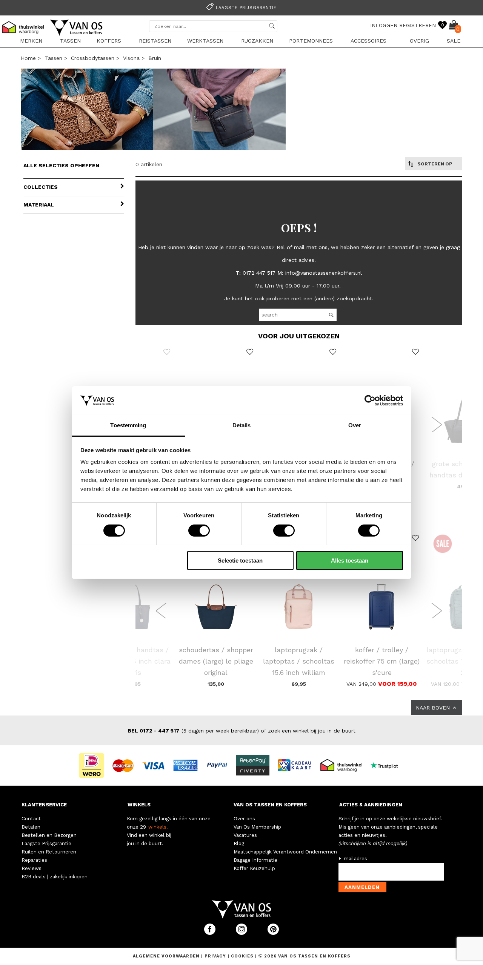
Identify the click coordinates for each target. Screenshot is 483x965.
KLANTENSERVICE (44, 804)
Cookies (242, 956)
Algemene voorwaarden (167, 956)
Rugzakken (257, 41)
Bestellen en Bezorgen (49, 835)
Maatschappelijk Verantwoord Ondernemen (285, 852)
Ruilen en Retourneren (49, 852)
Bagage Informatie (255, 860)
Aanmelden (362, 887)
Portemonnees (311, 41)
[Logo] (76, 34)
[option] (241, 7)
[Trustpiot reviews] (387, 765)
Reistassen (155, 41)
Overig (419, 41)
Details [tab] (241, 425)
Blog (239, 843)
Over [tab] (354, 425)
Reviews (32, 868)
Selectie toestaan (240, 560)
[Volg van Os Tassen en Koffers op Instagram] (242, 933)
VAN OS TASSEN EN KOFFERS (270, 804)
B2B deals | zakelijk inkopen (55, 876)
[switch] (199, 531)
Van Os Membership (257, 827)
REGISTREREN (417, 25)
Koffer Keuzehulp (254, 868)
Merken (31, 41)
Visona (131, 58)
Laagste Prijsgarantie (46, 843)
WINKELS (139, 804)
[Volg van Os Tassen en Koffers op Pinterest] (273, 933)
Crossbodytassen (92, 58)
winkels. (158, 827)
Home (28, 58)
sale (453, 41)
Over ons (244, 818)
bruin (154, 58)
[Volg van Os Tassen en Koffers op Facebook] (210, 933)
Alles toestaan (349, 560)
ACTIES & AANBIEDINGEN (370, 804)
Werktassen (205, 41)
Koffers (109, 41)
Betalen (31, 827)
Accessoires (368, 41)
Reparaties (34, 860)
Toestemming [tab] (128, 425)
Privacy (216, 956)
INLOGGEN (383, 25)
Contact (31, 818)
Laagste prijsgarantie (246, 7)
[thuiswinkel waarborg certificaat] (344, 765)
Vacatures (245, 835)
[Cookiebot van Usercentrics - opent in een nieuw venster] (370, 400)
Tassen (70, 41)
